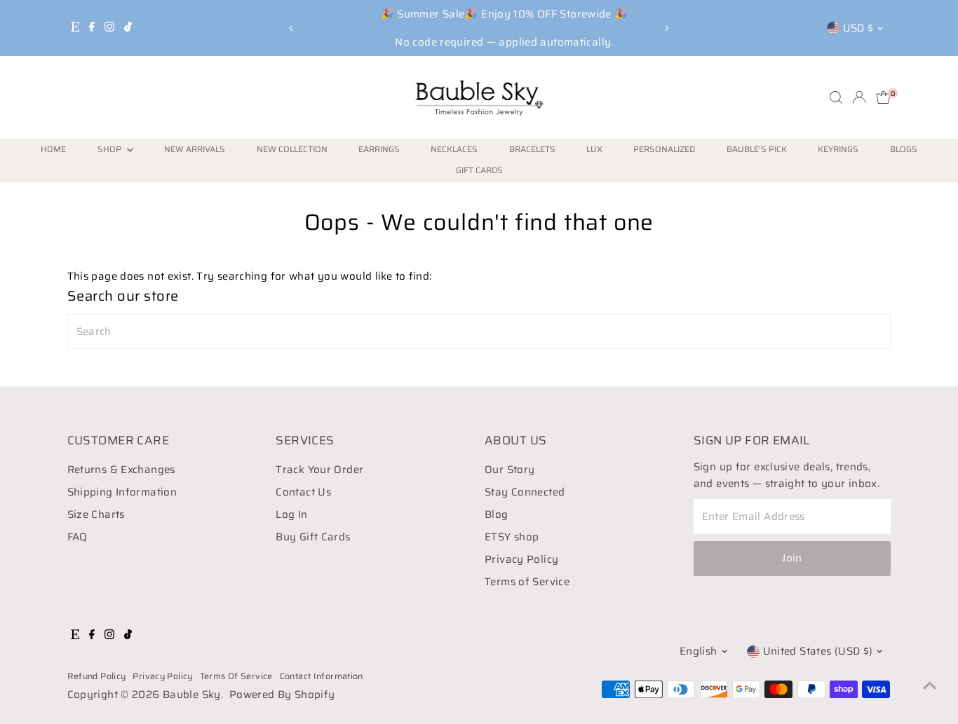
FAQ (77, 536)
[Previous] (291, 28)
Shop (110, 149)
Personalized (664, 149)
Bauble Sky (192, 694)
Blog (496, 514)
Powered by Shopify (282, 694)
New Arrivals (194, 149)
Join (792, 557)
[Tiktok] (128, 28)
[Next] (666, 28)
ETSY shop (512, 536)
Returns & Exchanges (121, 469)
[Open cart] (883, 97)
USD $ (858, 28)
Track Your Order (319, 469)
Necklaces (454, 149)
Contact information (321, 676)
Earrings (379, 149)
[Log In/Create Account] (859, 97)
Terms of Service (527, 581)
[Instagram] (109, 28)
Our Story (509, 469)
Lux (594, 149)
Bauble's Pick (757, 149)
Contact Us (303, 492)
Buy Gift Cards (313, 536)
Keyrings (838, 149)
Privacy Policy (521, 559)
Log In (291, 514)
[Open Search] (836, 97)
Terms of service (236, 676)
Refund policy (96, 676)
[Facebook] (92, 28)
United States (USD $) (818, 651)
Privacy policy (162, 676)
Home (53, 149)
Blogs (903, 149)
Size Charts (96, 514)
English (698, 651)
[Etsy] (75, 28)
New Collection (292, 149)
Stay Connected (525, 492)
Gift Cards (479, 170)
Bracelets (532, 149)
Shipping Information (122, 492)
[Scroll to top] (930, 685)
